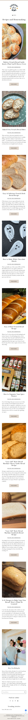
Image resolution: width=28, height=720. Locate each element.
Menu (15, 15)
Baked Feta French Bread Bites (14, 130)
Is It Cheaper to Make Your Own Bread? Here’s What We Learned (14, 602)
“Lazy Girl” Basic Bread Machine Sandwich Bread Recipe (14, 533)
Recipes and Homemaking (14, 67)
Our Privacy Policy (18, 714)
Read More (14, 84)
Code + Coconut (17, 718)
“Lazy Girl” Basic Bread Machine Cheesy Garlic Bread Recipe (14, 463)
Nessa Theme (10, 718)
